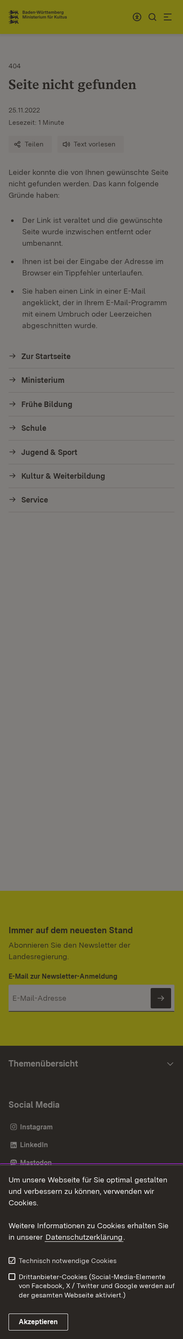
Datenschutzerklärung (84, 1236)
